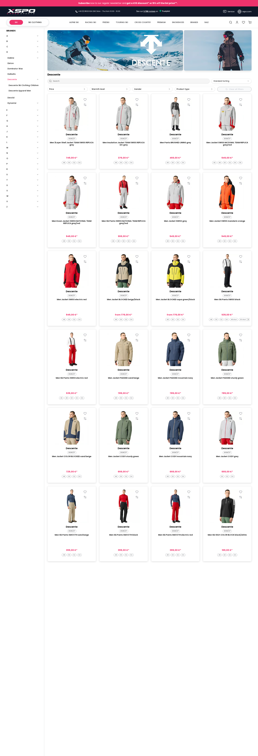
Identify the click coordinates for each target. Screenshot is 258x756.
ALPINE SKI (74, 22)
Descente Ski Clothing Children (24, 85)
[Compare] (85, 104)
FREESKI (106, 22)
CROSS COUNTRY (143, 22)
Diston (11, 63)
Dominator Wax (15, 68)
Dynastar (12, 103)
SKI (16, 22)
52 (74, 163)
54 (79, 163)
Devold (11, 97)
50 (69, 163)
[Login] (237, 22)
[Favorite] (85, 99)
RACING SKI (90, 22)
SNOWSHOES (178, 22)
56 (240, 163)
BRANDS (194, 22)
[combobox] (231, 81)
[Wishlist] (243, 22)
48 (64, 163)
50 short (243, 320)
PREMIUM (161, 22)
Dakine (11, 58)
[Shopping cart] (250, 22)
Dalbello (12, 74)
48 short (234, 320)
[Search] (230, 22)
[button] (248, 319)
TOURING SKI (122, 22)
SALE (206, 22)
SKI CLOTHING (35, 22)
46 (214, 163)
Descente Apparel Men (20, 90)
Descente (12, 79)
